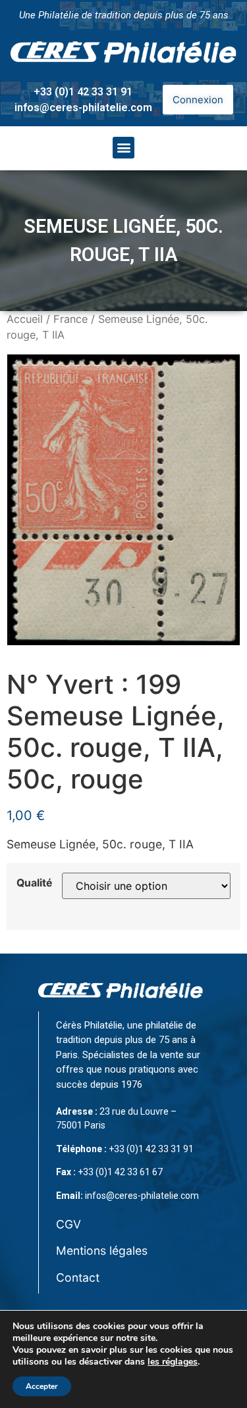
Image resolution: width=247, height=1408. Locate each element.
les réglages (173, 1362)
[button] (123, 147)
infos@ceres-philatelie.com (83, 107)
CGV (68, 1224)
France (70, 319)
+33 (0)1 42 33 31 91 (83, 91)
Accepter (42, 1386)
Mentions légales (102, 1250)
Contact (77, 1277)
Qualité (34, 883)
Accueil (25, 319)
